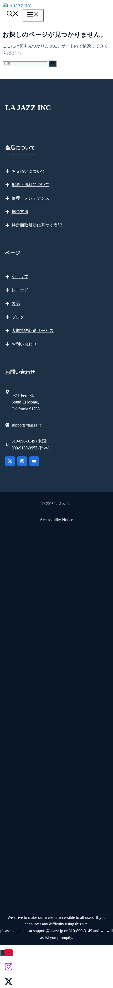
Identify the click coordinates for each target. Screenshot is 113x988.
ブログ (18, 317)
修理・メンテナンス (30, 198)
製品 (16, 303)
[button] (13, 14)
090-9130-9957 (24, 448)
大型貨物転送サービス (33, 330)
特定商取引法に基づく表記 (37, 225)
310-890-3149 (23, 441)
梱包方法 (20, 211)
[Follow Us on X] (10, 461)
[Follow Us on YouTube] (34, 461)
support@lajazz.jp (27, 425)
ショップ (20, 276)
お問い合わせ (24, 344)
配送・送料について (30, 184)
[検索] (52, 64)
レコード (20, 290)
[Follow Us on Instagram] (22, 461)
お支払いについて (28, 171)
